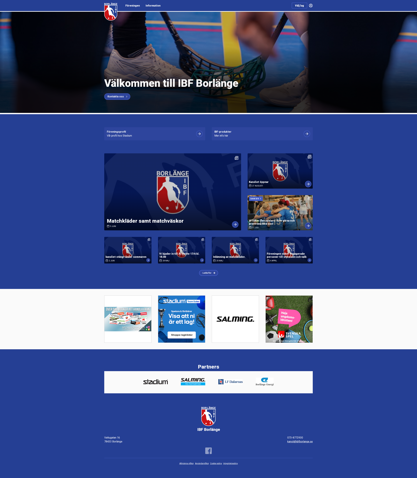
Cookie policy (216, 463)
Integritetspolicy (230, 463)
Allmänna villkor (186, 463)
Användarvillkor (202, 463)
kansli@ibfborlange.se (300, 441)
